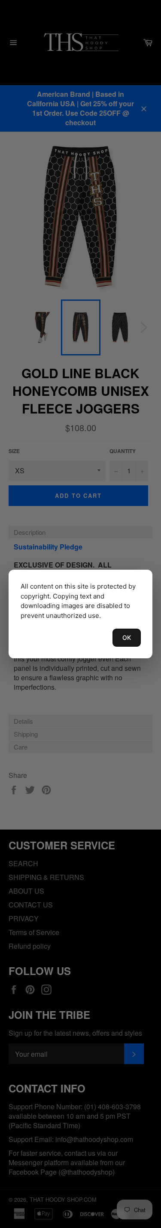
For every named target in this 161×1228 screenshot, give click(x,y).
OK (126, 637)
